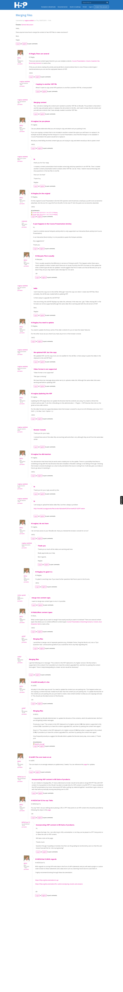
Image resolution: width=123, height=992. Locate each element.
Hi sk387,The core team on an (40, 757)
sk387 (24, 636)
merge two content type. (41, 598)
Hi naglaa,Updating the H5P (41, 394)
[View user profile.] (20, 56)
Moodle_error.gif (39, 744)
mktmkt (24, 221)
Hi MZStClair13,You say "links (42, 800)
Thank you (42, 546)
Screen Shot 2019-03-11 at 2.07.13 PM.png (45, 212)
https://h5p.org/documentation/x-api (46, 880)
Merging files (38, 639)
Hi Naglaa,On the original (40, 193)
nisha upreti (21, 595)
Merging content (40, 102)
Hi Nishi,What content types (41, 612)
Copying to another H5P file (46, 84)
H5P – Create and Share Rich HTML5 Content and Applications (21, 5)
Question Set (95, 61)
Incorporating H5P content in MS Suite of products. (51, 779)
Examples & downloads (48, 7)
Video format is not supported (45, 369)
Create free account (101, 7)
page (85, 764)
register (25, 44)
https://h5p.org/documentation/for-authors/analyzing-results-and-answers (59, 884)
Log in (91, 7)
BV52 (19, 58)
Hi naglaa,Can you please (40, 121)
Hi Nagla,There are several (39, 54)
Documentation (63, 7)
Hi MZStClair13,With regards (45, 859)
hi (34, 159)
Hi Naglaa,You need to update (42, 323)
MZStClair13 (21, 777)
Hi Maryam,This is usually (44, 256)
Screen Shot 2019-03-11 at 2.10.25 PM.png (45, 214)
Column (88, 61)
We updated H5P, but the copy (45, 352)
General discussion (27, 25)
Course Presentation (78, 61)
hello (35, 288)
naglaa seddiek (29, 20)
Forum (85, 7)
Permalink (19, 64)
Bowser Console (40, 430)
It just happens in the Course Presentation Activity (52, 224)
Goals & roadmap (75, 7)
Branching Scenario (35, 63)
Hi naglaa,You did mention (41, 454)
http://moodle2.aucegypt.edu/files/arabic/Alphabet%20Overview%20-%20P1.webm (59, 508)
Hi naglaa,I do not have (40, 523)
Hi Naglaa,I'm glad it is (43, 572)
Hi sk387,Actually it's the (40, 682)
